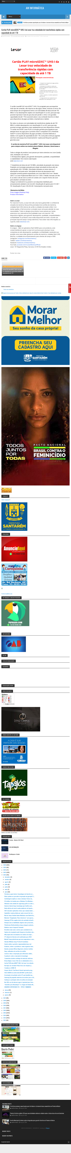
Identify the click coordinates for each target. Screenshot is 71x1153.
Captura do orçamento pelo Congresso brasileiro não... (19, 932)
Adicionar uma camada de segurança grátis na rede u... (19, 903)
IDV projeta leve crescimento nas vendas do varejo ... (18, 934)
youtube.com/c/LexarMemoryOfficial (28, 245)
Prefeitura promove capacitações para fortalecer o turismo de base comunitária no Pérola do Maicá (26, 22)
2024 (4, 870)
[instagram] (62, 2)
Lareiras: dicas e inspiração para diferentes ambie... (18, 953)
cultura (58, 22)
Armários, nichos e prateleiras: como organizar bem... (19, 946)
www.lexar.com (18, 161)
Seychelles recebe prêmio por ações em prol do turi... (19, 913)
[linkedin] (64, 2)
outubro (7, 879)
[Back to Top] (69, 1142)
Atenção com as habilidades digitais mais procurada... (19, 922)
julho (6, 884)
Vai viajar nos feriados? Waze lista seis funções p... (18, 965)
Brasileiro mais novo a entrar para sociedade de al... (18, 930)
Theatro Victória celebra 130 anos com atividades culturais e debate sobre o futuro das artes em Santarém (37, 1113)
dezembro (7, 877)
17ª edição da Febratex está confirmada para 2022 (18, 937)
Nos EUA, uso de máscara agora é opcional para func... (19, 982)
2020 (4, 1000)
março (6, 990)
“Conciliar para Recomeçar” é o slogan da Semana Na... (19, 984)
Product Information (17, 194)
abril (6, 892)
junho (6, 887)
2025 (4, 867)
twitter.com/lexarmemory (24, 241)
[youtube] (69, 2)
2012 (4, 1020)
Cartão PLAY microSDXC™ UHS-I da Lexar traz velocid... (19, 963)
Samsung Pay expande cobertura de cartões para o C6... (19, 977)
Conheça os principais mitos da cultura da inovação (18, 980)
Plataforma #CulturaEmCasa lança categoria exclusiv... (19, 925)
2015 (4, 1013)
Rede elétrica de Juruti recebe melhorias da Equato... (18, 908)
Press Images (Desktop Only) (19, 192)
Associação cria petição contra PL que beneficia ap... (18, 975)
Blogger (48, 1128)
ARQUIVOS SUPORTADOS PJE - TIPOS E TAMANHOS (17, 987)
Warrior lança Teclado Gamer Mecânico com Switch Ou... (19, 915)
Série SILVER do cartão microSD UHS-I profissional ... (18, 972)
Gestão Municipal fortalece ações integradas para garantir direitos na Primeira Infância (32, 1120)
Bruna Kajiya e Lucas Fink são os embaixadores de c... (19, 961)
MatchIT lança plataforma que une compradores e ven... (19, 939)
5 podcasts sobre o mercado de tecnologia (16, 956)
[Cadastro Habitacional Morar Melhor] (35, 364)
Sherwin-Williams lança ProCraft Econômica (16, 942)
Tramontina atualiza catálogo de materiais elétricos (18, 958)
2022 (4, 875)
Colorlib (8, 1142)
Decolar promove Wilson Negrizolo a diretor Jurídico (18, 949)
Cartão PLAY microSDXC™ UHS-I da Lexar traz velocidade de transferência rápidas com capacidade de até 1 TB (13, 271)
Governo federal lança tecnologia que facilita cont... (18, 906)
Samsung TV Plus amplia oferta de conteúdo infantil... (19, 920)
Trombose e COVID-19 (10, 968)
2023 (4, 872)
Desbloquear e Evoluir (14, 854)
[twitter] (66, 2)
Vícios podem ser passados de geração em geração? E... (19, 896)
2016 (4, 1010)
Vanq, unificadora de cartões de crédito (15, 951)
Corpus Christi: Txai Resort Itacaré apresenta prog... (18, 970)
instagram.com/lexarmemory (27, 238)
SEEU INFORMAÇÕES (14, 847)
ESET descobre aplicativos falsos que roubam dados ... (19, 911)
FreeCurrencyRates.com (6, 594)
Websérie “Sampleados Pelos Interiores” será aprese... (19, 918)
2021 (4, 998)
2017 (4, 1008)
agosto (7, 882)
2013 (4, 1018)
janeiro (7, 995)
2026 (4, 865)
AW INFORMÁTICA (35, 8)
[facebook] (59, 2)
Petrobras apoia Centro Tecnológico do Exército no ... (19, 894)
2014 (4, 1015)
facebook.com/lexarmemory (26, 243)
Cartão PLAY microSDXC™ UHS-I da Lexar (37, 36)
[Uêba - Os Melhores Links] (6, 492)
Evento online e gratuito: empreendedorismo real (17, 944)
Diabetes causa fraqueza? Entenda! (13, 927)
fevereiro (7, 992)
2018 (4, 1005)
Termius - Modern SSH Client (16, 840)
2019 (4, 1003)
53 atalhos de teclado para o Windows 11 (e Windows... (19, 901)
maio (6, 889)
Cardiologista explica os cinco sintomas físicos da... (18, 899)
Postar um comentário (9, 289)
